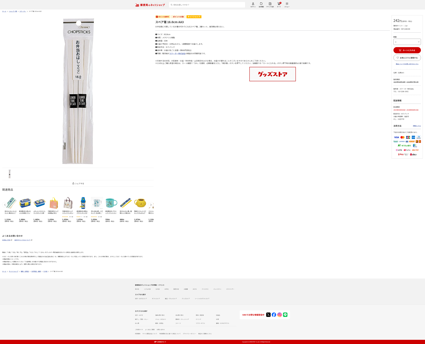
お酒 (217, 319)
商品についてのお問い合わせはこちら (407, 64)
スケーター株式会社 (177, 53)
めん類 (137, 323)
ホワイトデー (230, 289)
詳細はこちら (417, 126)
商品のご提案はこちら (205, 333)
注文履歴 (261, 7)
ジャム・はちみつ (160, 319)
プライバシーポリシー (189, 333)
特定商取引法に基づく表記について (170, 333)
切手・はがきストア (141, 298)
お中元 (167, 289)
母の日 (137, 289)
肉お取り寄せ (180, 315)
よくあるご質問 (150, 329)
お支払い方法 (6, 240)
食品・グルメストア (171, 298)
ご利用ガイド (139, 329)
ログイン (253, 7)
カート (279, 7)
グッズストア (186, 298)
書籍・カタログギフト (222, 323)
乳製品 (218, 315)
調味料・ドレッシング (182, 319)
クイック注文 (270, 7)
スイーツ (178, 323)
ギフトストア (156, 298)
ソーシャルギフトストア (202, 298)
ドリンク (198, 319)
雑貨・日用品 (159, 323)
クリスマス (205, 289)
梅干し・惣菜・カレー (141, 319)
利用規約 (137, 333)
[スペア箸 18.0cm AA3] (9, 174)
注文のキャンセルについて (22, 240)
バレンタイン (217, 289)
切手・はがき (139, 315)
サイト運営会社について (150, 333)
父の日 (158, 289)
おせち (195, 289)
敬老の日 (176, 289)
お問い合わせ (161, 329)
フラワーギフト (200, 323)
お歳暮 (186, 289)
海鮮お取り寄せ (160, 315)
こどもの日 (147, 289)
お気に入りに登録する (409, 57)
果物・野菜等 (200, 315)
